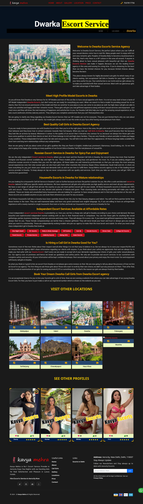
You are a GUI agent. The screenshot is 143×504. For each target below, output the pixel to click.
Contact (97, 3)
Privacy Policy (98, 478)
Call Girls (55, 468)
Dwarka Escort (38, 252)
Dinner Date (106, 231)
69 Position (67, 231)
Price (88, 3)
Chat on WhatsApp (140, 490)
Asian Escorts (77, 235)
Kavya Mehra (22, 494)
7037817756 (129, 3)
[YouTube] (32, 484)
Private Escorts (32, 235)
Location (78, 3)
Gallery (68, 3)
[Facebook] (26, 484)
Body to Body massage (50, 231)
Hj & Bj (78, 231)
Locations (55, 475)
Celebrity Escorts (48, 235)
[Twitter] (20, 484)
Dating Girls (64, 235)
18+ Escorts (33, 231)
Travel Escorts (16, 235)
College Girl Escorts (122, 231)
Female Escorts (92, 231)
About (59, 3)
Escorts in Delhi (79, 462)
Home (51, 3)
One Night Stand (17, 231)
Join (130, 471)
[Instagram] (39, 484)
